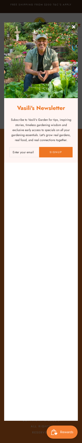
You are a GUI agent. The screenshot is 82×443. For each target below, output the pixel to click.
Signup (56, 152)
